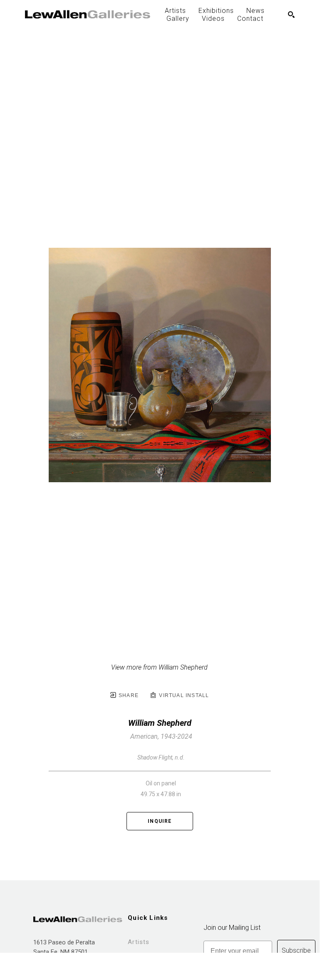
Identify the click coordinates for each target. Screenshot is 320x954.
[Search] (291, 14)
